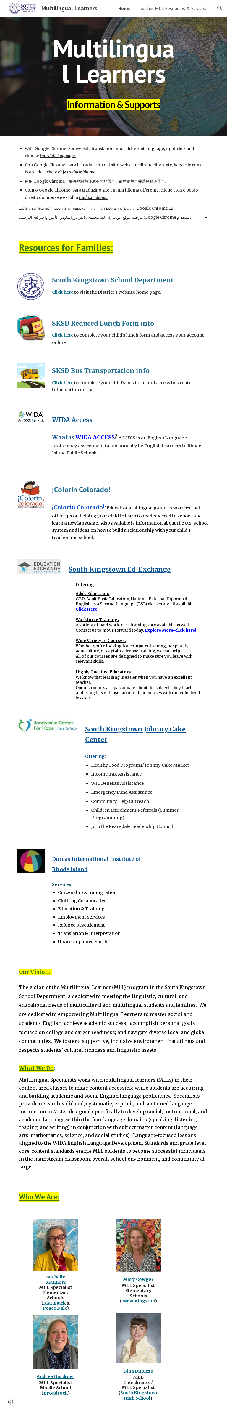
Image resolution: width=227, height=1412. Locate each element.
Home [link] (124, 8)
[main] (113, 76)
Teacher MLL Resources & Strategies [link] (173, 8)
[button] (220, 8)
